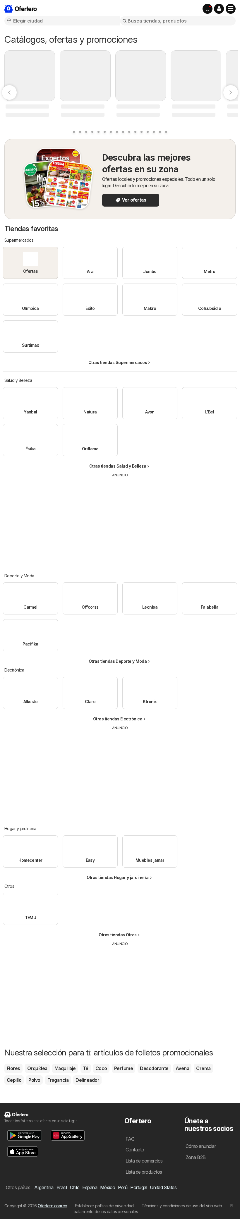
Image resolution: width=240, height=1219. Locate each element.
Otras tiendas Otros (117, 934)
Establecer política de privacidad (104, 1205)
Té (85, 1068)
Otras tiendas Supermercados (117, 362)
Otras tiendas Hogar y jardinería (118, 877)
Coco (101, 1068)
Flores (13, 1068)
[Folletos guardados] (207, 9)
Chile (74, 1187)
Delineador (87, 1080)
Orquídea (37, 1068)
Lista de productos (144, 1172)
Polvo (34, 1080)
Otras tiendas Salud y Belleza (117, 465)
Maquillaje (65, 1068)
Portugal (138, 1187)
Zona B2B (196, 1157)
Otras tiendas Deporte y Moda (118, 661)
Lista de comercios (144, 1161)
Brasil (61, 1187)
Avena (182, 1068)
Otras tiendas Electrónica (117, 718)
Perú (122, 1187)
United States (163, 1187)
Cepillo (14, 1080)
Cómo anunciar (201, 1146)
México (107, 1187)
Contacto (135, 1150)
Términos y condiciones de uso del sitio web (182, 1205)
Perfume (123, 1068)
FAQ (130, 1139)
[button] (219, 9)
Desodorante (154, 1068)
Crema (203, 1068)
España (89, 1187)
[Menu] (231, 9)
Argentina (43, 1187)
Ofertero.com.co (52, 1205)
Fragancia (57, 1080)
